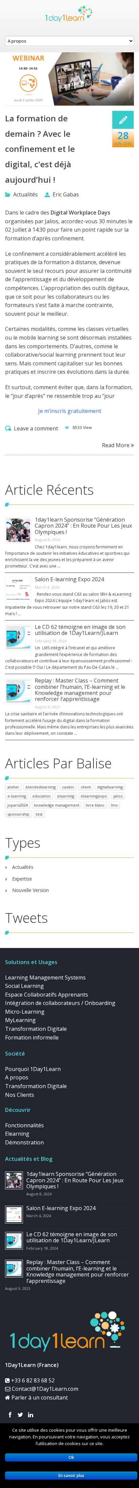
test (39, 814)
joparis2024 (17, 805)
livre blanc (95, 805)
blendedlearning (41, 786)
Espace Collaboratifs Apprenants (46, 994)
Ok (71, 1457)
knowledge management (56, 805)
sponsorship (18, 814)
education (41, 795)
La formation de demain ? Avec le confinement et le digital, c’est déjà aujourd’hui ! (40, 149)
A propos (16, 1077)
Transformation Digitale (36, 1028)
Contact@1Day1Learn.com (44, 1388)
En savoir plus (71, 1475)
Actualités (25, 194)
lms (114, 805)
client (86, 786)
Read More (116, 444)
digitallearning (110, 786)
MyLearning (20, 1020)
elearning (65, 795)
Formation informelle (32, 1037)
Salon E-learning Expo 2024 (69, 579)
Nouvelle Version (30, 890)
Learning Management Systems (45, 977)
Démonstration (24, 1142)
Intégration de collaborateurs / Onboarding (60, 1003)
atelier (13, 786)
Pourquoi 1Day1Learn (33, 1069)
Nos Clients (19, 1094)
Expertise (22, 879)
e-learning (16, 795)
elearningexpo (94, 795)
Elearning (17, 1133)
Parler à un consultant (39, 1397)
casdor (68, 786)
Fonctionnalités (24, 1125)
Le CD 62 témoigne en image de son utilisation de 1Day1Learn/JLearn (80, 630)
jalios (117, 795)
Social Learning (24, 986)
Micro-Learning (25, 1011)
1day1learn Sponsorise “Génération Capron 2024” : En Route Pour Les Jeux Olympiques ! (83, 526)
